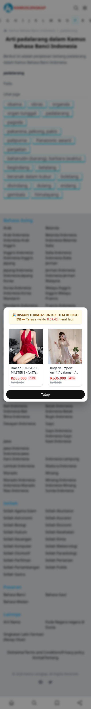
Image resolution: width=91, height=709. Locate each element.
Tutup (45, 394)
